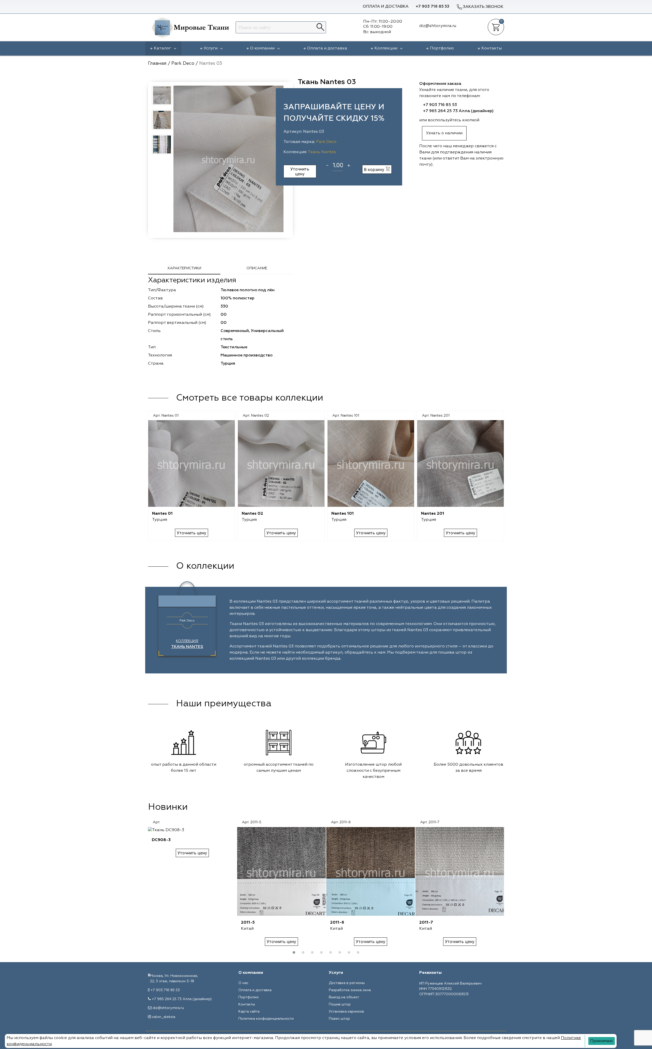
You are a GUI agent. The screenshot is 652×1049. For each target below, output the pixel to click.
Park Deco (326, 142)
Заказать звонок (483, 7)
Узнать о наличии (444, 133)
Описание (257, 268)
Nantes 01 (162, 514)
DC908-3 (161, 840)
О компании (262, 48)
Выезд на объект (344, 997)
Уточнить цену (299, 171)
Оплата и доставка (386, 7)
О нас (243, 983)
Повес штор (339, 1018)
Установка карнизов (346, 1011)
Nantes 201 (432, 514)
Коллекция (187, 644)
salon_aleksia (163, 1017)
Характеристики (184, 268)
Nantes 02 (252, 514)
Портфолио (442, 48)
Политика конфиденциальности (266, 1018)
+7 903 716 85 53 (432, 7)
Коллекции (385, 48)
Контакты (491, 48)
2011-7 (426, 923)
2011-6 (337, 923)
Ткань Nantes (322, 152)
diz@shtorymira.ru (168, 1008)
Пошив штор (340, 1004)
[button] (293, 952)
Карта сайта (249, 1011)
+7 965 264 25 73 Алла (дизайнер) (458, 111)
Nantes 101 (342, 514)
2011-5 (248, 923)
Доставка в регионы (347, 983)
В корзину (375, 169)
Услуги (211, 48)
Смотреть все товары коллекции (249, 398)
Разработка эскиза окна (350, 990)
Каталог (162, 48)
